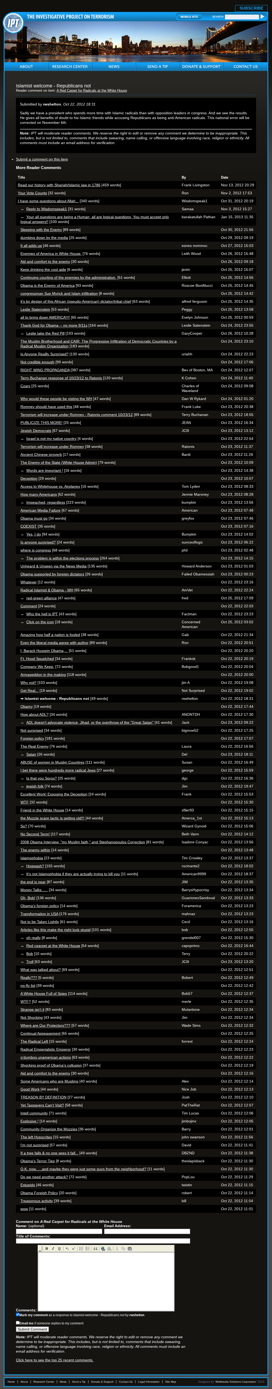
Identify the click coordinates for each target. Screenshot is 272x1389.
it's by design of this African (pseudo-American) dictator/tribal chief (75, 301)
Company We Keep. (37, 666)
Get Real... (29, 690)
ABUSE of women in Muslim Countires (52, 762)
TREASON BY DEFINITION (43, 1097)
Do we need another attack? (44, 1177)
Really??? (28, 977)
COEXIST (28, 526)
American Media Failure (40, 510)
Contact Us (126, 1381)
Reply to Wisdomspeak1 (46, 209)
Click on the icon (40, 622)
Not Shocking (31, 1017)
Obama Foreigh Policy (39, 1193)
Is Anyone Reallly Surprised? (44, 354)
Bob (29, 954)
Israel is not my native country (51, 438)
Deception (28, 478)
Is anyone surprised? (38, 542)
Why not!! (28, 682)
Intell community (34, 1113)
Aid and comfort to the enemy (45, 261)
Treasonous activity (36, 1201)
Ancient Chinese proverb (41, 454)
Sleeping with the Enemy (41, 230)
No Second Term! (35, 834)
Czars (25, 386)
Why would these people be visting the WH (56, 399)
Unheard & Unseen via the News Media (53, 566)
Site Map (170, 1381)
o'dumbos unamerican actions (45, 1057)
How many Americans (38, 494)
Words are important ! (44, 470)
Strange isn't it (32, 1009)
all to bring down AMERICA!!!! (45, 317)
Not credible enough (37, 362)
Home (11, 1381)
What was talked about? (40, 969)
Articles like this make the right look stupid (55, 930)
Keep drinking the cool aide (43, 269)
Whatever (28, 582)
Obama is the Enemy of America (47, 285)
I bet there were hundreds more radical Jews (58, 770)
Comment (28, 606)
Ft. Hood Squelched (37, 658)
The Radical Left (34, 1041)
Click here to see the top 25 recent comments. (55, 1360)
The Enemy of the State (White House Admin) (58, 462)
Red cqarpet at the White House (53, 946)
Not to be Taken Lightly (39, 922)
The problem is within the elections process (62, 558)
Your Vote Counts (32, 193)
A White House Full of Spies (43, 993)
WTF (24, 802)
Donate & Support (102, 1381)
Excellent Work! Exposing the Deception (53, 794)
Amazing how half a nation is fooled (50, 635)
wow (24, 1209)
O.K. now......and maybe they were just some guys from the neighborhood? (83, 1169)
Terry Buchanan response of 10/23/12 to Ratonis (61, 378)
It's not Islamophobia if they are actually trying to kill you (73, 874)
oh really (33, 938)
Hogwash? (35, 866)
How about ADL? (34, 714)
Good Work (30, 1089)
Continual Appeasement (40, 1033)
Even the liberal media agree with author (54, 643)
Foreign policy (32, 738)
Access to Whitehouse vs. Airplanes (50, 486)
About (24, 1381)
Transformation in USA (39, 914)
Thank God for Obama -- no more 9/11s (53, 325)
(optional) (30, 1226)
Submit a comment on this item (42, 159)
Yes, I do (33, 534)
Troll (29, 961)
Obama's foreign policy (39, 906)
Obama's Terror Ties (37, 1161)
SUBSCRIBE (251, 8)
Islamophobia (31, 858)
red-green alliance (41, 598)
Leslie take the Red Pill (45, 333)
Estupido (27, 1185)
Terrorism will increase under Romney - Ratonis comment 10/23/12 (76, 415)
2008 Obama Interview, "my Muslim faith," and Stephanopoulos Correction (82, 842)
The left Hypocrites (36, 1137)
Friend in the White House (42, 810)
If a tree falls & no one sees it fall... (49, 1153)
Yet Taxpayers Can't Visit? (42, 1105)
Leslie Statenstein (35, 309)
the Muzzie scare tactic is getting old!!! (52, 818)
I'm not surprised (34, 1145)
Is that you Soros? (41, 778)
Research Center (43, 1381)
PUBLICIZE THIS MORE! (41, 422)
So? (23, 826)
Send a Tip (79, 1381)
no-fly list (27, 985)
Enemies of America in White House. (51, 253)
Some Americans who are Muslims (49, 1081)
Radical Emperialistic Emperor (45, 1049)
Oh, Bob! (27, 898)
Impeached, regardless (45, 502)
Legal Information (149, 1381)
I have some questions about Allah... (48, 201)
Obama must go (34, 518)
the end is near (33, 882)
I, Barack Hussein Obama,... (44, 651)
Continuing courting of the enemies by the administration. (68, 277)
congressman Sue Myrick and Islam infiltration (59, 293)
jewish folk (35, 786)
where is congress (35, 550)
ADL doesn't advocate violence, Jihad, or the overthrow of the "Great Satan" (90, 722)
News (63, 1381)
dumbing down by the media (44, 237)
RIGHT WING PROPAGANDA (45, 370)
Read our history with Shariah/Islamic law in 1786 (59, 185)
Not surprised (31, 730)
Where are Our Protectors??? (45, 1025)
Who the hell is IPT (42, 614)
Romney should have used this (46, 407)
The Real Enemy (34, 746)
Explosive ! (29, 1121)
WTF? (25, 1001)
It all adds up (31, 245)
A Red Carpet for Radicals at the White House (92, 90)
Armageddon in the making (43, 674)
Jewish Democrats (35, 430)
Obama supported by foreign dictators (52, 574)
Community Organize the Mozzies (48, 1129)
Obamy (26, 706)
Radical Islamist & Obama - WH (46, 590)
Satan (31, 754)
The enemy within (35, 850)
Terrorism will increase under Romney (52, 446)
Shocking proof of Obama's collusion (51, 1065)
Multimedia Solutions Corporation (236, 1381)
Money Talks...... (34, 890)
